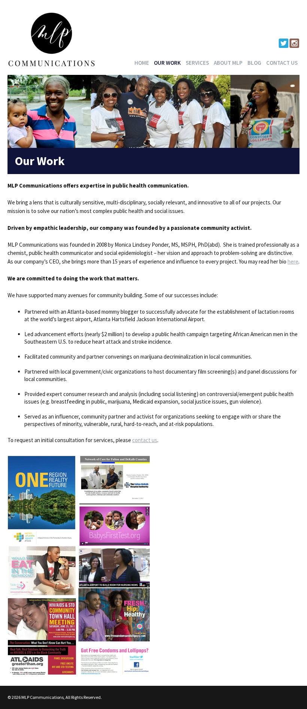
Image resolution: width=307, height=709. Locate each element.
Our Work (167, 62)
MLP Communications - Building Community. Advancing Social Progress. (51, 39)
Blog (254, 62)
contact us (144, 440)
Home (141, 62)
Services (197, 62)
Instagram (294, 43)
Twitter (284, 43)
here (293, 261)
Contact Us (282, 62)
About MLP (228, 62)
